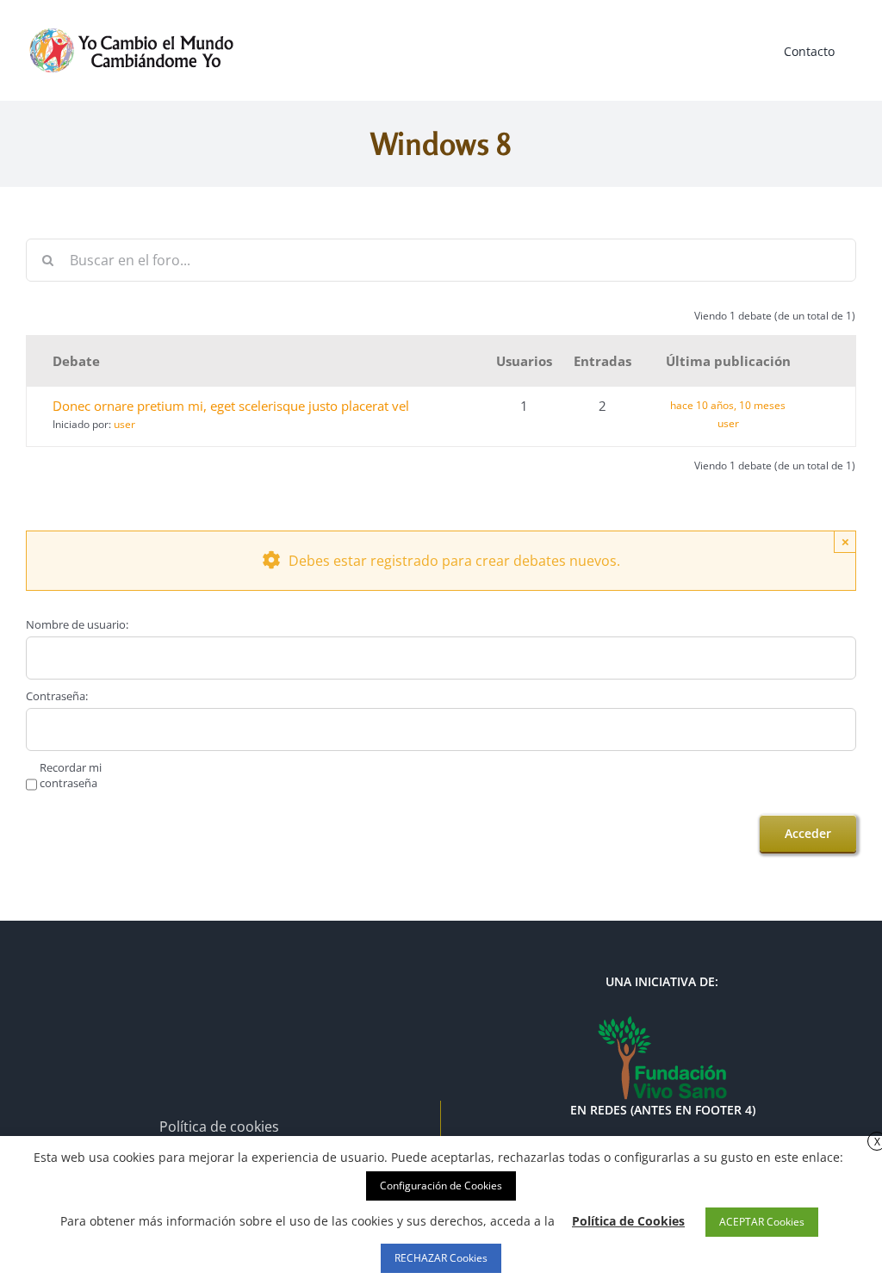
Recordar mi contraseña (71, 775)
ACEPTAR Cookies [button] (761, 1221)
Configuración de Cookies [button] (441, 1185)
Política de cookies (219, 1126)
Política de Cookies (628, 1221)
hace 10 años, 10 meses (728, 405)
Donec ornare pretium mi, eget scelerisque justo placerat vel (231, 405)
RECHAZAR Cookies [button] (441, 1258)
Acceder (808, 833)
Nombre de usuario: (77, 624)
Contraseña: (57, 696)
